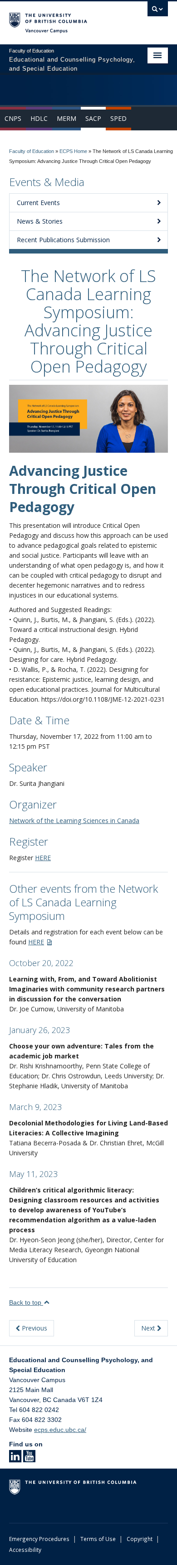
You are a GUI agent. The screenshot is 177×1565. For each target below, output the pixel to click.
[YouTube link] (29, 1459)
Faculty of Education (31, 151)
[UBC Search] (158, 11)
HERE (43, 857)
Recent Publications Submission (63, 239)
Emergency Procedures (39, 1538)
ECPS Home (73, 151)
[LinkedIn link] (15, 1459)
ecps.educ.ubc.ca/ (60, 1429)
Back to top (26, 1302)
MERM (66, 118)
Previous (33, 1328)
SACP (93, 118)
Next (149, 1328)
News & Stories (40, 221)
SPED (118, 118)
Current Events (38, 202)
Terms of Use (98, 1538)
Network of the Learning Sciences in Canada (74, 820)
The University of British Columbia (64, 18)
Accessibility (25, 1549)
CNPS (13, 118)
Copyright (139, 1538)
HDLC (39, 118)
